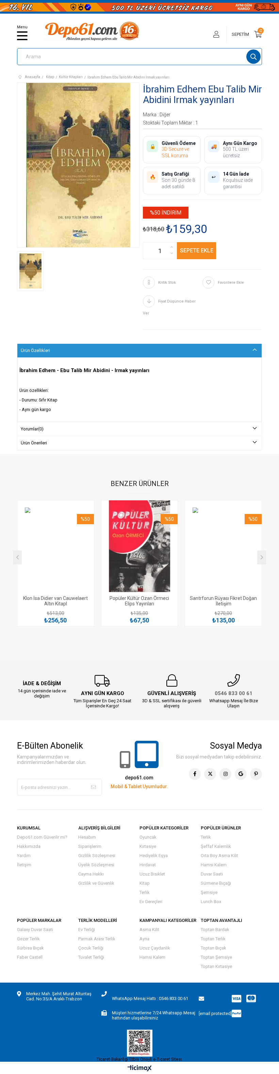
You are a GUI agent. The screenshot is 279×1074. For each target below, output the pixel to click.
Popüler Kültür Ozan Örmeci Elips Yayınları (139, 600)
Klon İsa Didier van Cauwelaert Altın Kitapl (55, 600)
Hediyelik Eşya (154, 855)
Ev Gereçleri (151, 901)
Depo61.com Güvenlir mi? (42, 837)
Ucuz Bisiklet (152, 874)
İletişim (24, 864)
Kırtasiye (148, 846)
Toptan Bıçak (213, 948)
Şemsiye (209, 892)
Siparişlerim (89, 846)
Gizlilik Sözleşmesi (96, 855)
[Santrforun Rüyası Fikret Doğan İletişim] (223, 549)
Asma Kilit (149, 929)
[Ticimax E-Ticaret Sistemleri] (140, 1068)
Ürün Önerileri (34, 442)
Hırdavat (148, 864)
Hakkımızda (28, 846)
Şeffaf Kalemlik (216, 846)
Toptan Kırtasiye (216, 966)
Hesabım (87, 837)
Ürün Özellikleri (35, 350)
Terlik (145, 892)
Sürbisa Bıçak (30, 948)
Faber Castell (30, 957)
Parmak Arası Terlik (96, 938)
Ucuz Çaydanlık (155, 948)
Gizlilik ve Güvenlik (96, 883)
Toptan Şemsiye (216, 957)
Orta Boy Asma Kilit (219, 855)
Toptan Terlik (213, 938)
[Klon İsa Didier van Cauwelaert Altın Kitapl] (55, 549)
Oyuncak (148, 837)
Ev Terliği (86, 929)
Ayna (144, 938)
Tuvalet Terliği (91, 957)
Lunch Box (211, 901)
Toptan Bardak (215, 929)
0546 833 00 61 (233, 693)
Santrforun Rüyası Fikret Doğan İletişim (223, 600)
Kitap (145, 883)
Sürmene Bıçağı (216, 883)
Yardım (24, 855)
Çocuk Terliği (90, 948)
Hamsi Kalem (214, 864)
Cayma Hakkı (91, 874)
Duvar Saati (212, 874)
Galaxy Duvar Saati (35, 929)
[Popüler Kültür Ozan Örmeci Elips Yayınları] (139, 549)
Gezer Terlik (28, 938)
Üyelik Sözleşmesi (96, 864)
